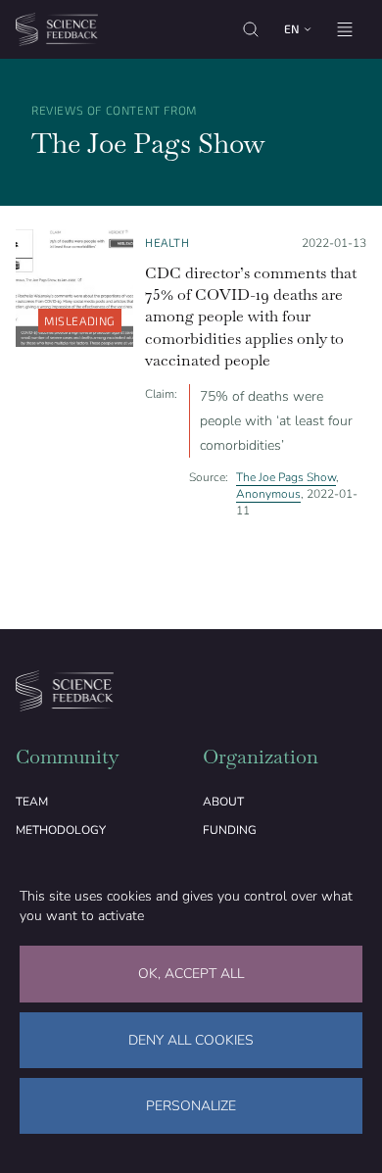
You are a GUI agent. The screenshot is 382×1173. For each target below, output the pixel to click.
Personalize (191, 1106)
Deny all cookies (191, 1040)
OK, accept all (191, 973)
